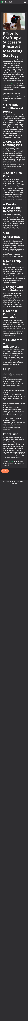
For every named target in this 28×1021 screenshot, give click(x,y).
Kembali (5, 471)
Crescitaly (10, 84)
